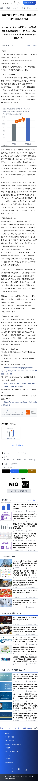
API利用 (7, 759)
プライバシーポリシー (11, 751)
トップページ (6, 728)
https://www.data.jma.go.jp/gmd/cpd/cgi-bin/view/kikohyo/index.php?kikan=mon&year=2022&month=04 (19, 371)
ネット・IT (16, 453)
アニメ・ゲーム (32, 8)
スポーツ (22, 8)
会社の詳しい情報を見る (19, 491)
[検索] (19, 3)
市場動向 (19, 460)
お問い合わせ (9, 762)
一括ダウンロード (20, 445)
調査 (25, 460)
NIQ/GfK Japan (32, 45)
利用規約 (7, 748)
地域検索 (8, 8)
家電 (13, 460)
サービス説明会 (9, 740)
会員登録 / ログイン (29, 3)
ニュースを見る (31, 500)
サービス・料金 (9, 737)
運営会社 (7, 733)
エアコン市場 (5, 460)
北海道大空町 (13, 464)
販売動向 (31, 460)
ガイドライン (9, 755)
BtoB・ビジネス (25, 453)
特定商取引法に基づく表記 (13, 744)
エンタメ (15, 8)
